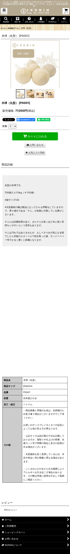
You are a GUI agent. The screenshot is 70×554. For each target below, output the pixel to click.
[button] (4, 11)
